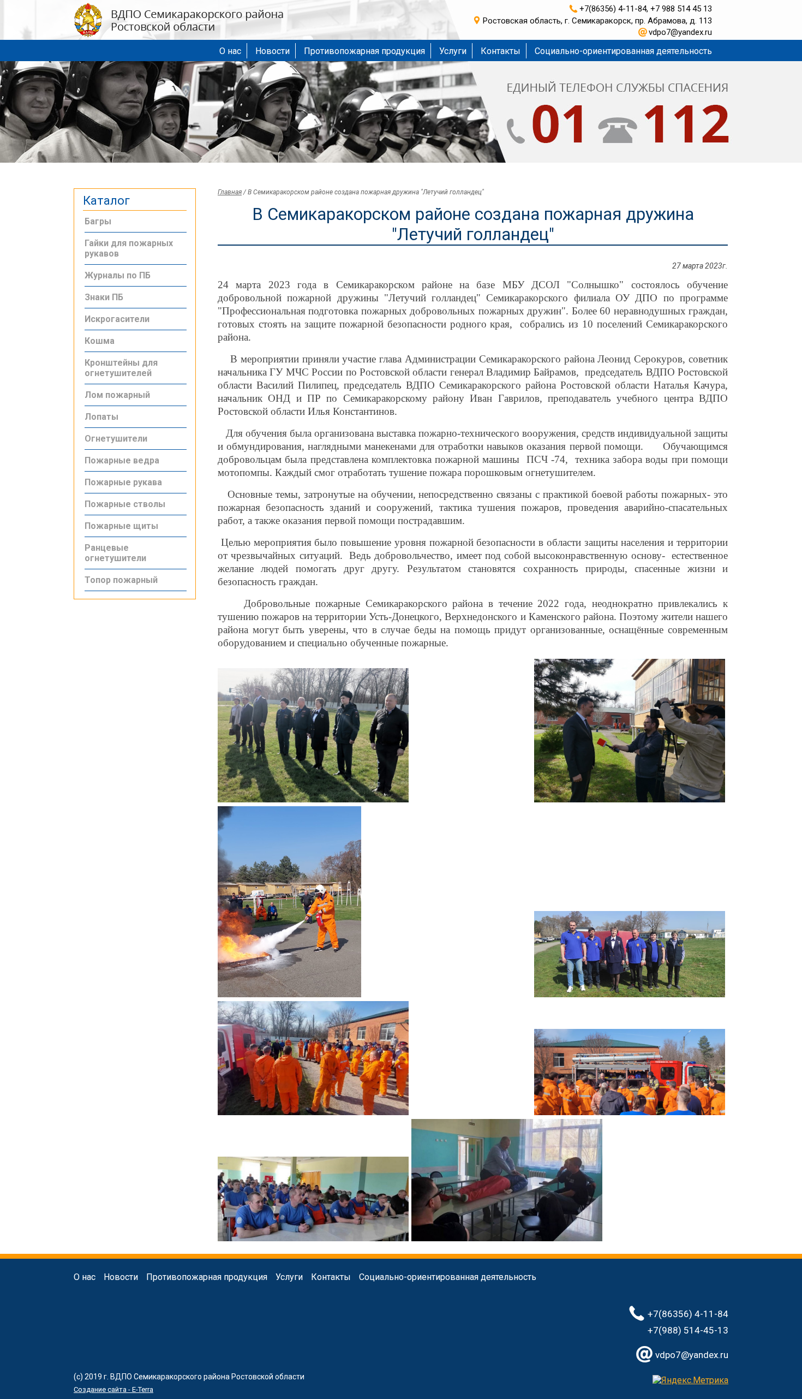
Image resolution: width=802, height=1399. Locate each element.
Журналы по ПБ (118, 275)
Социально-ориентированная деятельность (623, 51)
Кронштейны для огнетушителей (121, 368)
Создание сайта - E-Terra (113, 1389)
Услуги (452, 51)
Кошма (100, 341)
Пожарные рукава (123, 482)
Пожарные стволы (125, 504)
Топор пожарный (121, 580)
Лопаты (101, 417)
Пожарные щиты (121, 526)
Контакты (500, 51)
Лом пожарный (117, 395)
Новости (272, 51)
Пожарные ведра (122, 460)
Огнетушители (116, 438)
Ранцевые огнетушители (115, 553)
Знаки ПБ (104, 297)
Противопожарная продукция (364, 51)
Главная (230, 192)
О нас (230, 51)
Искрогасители (117, 319)
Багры (98, 221)
